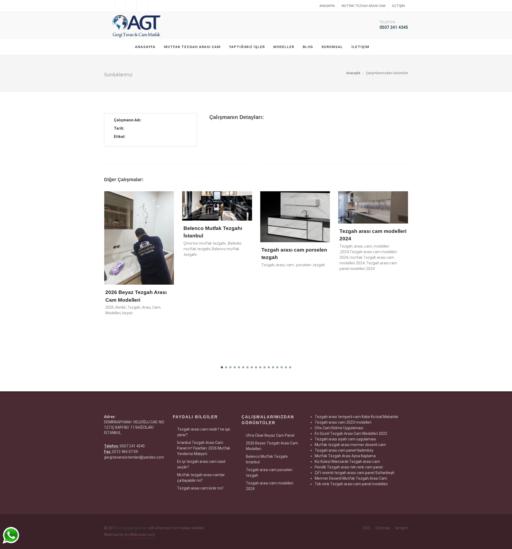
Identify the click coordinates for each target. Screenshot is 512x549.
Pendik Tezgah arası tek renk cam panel (349, 467)
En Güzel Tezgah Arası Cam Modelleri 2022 (351, 433)
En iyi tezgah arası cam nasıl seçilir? (201, 464)
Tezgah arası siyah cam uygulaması (345, 439)
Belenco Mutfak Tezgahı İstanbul (267, 459)
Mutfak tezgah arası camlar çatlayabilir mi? (201, 478)
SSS (366, 528)
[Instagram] (142, 6)
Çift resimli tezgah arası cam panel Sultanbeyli (354, 473)
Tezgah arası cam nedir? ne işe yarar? (203, 432)
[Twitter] (120, 6)
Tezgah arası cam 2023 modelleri (343, 422)
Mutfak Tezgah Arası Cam (363, 6)
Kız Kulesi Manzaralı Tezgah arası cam (347, 461)
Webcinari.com (142, 534)
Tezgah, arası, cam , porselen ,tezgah (293, 265)
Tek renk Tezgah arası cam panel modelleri (351, 484)
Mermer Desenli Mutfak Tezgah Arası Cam (351, 478)
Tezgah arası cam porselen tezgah (269, 473)
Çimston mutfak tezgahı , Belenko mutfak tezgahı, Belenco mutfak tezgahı (212, 249)
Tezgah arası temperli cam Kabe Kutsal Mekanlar (356, 417)
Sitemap (382, 528)
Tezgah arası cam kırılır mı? (200, 488)
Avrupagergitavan (132, 528)
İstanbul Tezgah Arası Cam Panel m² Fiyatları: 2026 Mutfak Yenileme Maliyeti (203, 448)
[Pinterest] (153, 6)
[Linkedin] (131, 6)
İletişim (398, 6)
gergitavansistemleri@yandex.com (134, 457)
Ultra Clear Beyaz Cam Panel (270, 435)
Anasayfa (327, 6)
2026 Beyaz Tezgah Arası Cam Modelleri (272, 446)
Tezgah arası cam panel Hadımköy (344, 450)
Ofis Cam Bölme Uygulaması (339, 428)
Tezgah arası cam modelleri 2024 (269, 486)
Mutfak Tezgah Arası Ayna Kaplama (345, 456)
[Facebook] (109, 6)
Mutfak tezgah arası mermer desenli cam (350, 445)
